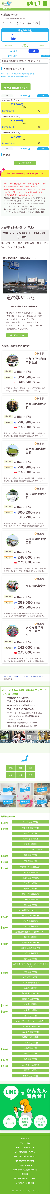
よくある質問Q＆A (25, 1165)
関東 (20, 768)
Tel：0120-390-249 (20, 709)
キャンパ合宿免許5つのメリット (25, 1152)
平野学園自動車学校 (30, 828)
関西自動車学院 (30, 1070)
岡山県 (5, 1060)
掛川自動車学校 (30, 1016)
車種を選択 (13, 51)
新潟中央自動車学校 (30, 993)
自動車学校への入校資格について (25, 1170)
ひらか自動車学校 (30, 822)
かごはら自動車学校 (30, 915)
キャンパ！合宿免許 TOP (25, 1147)
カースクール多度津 (30, 1065)
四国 (30, 775)
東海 (11, 775)
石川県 (5, 1005)
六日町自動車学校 (30, 977)
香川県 (5, 1066)
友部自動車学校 (30, 861)
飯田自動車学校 (30, 959)
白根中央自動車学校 (30, 999)
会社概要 (25, 1174)
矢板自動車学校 (30, 883)
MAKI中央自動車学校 (30, 982)
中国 (20, 775)
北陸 (30, 768)
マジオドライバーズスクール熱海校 (30, 1021)
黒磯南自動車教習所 (30, 878)
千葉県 (5, 927)
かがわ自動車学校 (30, 1076)
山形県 (5, 829)
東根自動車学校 (30, 833)
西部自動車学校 (30, 855)
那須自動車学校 (30, 905)
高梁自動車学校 (30, 1059)
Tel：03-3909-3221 (20, 701)
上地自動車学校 (30, 1048)
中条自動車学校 (30, 972)
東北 (11, 768)
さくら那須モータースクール (30, 910)
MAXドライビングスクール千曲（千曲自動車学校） (30, 965)
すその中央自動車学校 (30, 1026)
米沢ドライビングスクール (30, 849)
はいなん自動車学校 (30, 1032)
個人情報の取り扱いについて (24, 1178)
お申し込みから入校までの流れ (25, 1156)
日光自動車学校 (30, 888)
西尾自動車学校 (30, 1053)
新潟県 (5, 973)
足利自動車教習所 (30, 899)
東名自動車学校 (30, 1010)
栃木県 (5, 868)
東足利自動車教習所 (30, 894)
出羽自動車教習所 (30, 838)
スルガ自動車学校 (30, 1042)
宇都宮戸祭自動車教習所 (30, 867)
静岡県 (5, 1011)
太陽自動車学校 (30, 1004)
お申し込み (25, 1139)
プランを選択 (12, 56)
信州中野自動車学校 (30, 942)
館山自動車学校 (30, 937)
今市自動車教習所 (30, 872)
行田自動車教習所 (30, 921)
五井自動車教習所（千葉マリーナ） (30, 932)
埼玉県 (5, 917)
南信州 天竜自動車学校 (30, 948)
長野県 (5, 944)
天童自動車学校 (30, 844)
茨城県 (5, 862)
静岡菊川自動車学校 (30, 1037)
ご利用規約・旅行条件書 (25, 1183)
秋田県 (5, 823)
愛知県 (5, 1049)
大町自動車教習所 (30, 953)
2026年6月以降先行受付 (16, 88)
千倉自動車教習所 (30, 926)
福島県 (5, 856)
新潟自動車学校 (30, 988)
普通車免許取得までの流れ (25, 1161)
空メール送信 (25, 1143)
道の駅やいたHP (17, 335)
